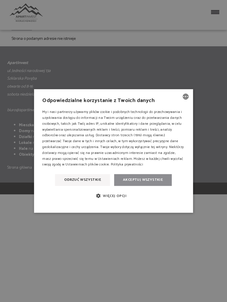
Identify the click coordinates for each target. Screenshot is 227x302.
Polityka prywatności (127, 165)
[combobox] (186, 96)
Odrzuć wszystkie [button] (82, 180)
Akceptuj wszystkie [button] (143, 180)
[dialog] (113, 151)
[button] (113, 196)
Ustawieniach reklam (115, 159)
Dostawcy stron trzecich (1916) (119, 135)
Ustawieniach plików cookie (87, 165)
